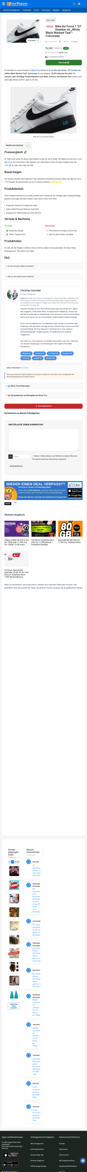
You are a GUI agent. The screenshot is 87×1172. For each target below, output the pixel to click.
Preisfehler (27, 10)
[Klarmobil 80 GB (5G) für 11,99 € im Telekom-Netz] (70, 522)
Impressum (63, 1149)
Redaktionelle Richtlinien (68, 1166)
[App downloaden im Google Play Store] (10, 1164)
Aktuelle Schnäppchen (11, 10)
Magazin (56, 10)
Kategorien (66, 10)
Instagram (66, 353)
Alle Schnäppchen (37, 1144)
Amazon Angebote (37, 1160)
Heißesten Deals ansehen (14, 1006)
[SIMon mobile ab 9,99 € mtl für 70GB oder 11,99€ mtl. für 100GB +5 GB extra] (16, 522)
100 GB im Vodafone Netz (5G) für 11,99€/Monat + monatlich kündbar (42, 542)
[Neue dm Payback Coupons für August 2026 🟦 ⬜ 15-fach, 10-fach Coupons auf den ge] (13, 898)
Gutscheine (46, 10)
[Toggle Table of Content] (26, 145)
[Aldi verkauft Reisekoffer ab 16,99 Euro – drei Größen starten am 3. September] (13, 939)
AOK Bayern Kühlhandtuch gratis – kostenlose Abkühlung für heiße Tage (38, 1066)
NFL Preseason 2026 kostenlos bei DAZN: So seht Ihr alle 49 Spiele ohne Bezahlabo (37, 900)
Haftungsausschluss (67, 1160)
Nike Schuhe (51, 20)
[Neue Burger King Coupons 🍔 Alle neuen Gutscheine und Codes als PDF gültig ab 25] (13, 884)
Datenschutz (64, 1155)
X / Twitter (52, 353)
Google (79, 159)
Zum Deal (62, 62)
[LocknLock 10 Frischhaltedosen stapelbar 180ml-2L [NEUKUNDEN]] (13, 994)
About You (35, 70)
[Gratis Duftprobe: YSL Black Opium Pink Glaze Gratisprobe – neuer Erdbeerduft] (13, 871)
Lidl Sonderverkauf (37, 1149)
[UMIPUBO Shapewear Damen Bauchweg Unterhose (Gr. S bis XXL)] (13, 967)
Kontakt (62, 1144)
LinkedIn (36, 358)
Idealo (10, 162)
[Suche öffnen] (74, 4)
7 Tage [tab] (18, 862)
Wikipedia (25, 353)
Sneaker (74, 70)
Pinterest (49, 358)
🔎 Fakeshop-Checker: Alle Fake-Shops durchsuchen (37, 870)
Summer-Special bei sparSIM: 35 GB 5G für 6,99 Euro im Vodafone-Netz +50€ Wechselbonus (16, 573)
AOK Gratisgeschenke (38, 1166)
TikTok (24, 358)
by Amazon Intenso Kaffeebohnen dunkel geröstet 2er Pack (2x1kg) (38, 954)
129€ (6, 165)
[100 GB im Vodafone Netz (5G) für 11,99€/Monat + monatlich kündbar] (43, 522)
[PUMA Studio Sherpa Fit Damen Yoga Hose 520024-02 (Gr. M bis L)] (13, 980)
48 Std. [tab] (15, 862)
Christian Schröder (30, 290)
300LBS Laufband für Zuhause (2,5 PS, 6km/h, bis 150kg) (36, 1007)
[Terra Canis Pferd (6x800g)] (13, 926)
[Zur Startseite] (39, 4)
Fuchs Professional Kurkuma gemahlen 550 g (37, 1092)
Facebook (38, 353)
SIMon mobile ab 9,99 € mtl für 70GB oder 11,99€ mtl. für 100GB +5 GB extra (16, 542)
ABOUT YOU (63, 52)
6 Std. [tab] (10, 862)
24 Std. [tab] (13, 862)
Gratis (36, 10)
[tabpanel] (13, 933)
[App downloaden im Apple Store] (10, 1155)
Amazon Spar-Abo (37, 1155)
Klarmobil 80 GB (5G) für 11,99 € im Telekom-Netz (69, 541)
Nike (56, 70)
